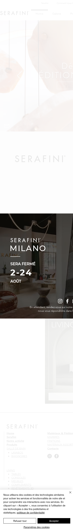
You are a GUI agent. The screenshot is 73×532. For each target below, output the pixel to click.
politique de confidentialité (31, 512)
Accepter (54, 521)
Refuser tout (19, 521)
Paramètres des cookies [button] (37, 527)
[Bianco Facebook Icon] (67, 301)
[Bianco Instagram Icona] (60, 301)
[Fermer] (68, 494)
